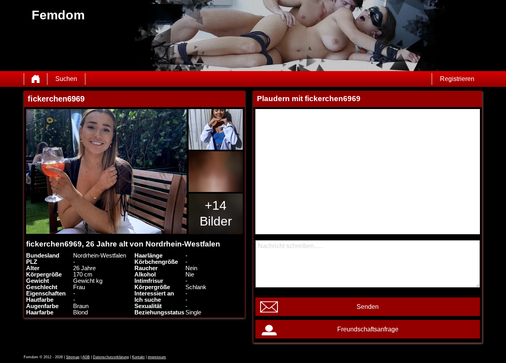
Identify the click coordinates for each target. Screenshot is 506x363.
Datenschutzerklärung (111, 357)
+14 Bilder (216, 213)
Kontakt (138, 357)
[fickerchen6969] (106, 171)
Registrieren (457, 78)
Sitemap (72, 357)
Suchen (66, 78)
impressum (157, 357)
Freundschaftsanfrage (367, 329)
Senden (368, 306)
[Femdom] (35, 79)
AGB (86, 357)
